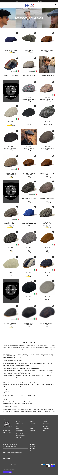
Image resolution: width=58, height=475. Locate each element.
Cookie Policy (18, 439)
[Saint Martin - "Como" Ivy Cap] (11, 112)
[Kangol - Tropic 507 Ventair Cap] (29, 213)
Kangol (11, 48)
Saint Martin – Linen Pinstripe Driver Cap (47, 149)
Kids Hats (31, 425)
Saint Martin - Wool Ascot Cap (11, 148)
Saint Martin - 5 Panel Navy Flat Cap (47, 324)
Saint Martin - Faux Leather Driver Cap (47, 51)
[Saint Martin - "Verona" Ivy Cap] (47, 88)
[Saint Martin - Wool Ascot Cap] (11, 137)
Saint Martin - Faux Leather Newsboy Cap (29, 174)
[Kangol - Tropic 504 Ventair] (11, 39)
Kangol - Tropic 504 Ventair (11, 50)
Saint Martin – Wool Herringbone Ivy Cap (47, 224)
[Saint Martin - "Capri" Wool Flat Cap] (11, 312)
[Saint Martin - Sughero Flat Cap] (29, 263)
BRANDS (45, 419)
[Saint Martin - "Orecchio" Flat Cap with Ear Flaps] (11, 213)
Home (4, 10)
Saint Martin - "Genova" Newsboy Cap (47, 274)
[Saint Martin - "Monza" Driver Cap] (29, 88)
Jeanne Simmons (46, 428)
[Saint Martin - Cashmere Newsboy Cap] (29, 312)
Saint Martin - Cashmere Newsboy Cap (29, 324)
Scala (29, 121)
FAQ (17, 432)
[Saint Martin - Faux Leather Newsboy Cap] (29, 162)
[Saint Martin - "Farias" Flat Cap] (11, 238)
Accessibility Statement (20, 435)
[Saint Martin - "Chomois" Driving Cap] (47, 238)
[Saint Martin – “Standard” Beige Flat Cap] (47, 287)
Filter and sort (8, 29)
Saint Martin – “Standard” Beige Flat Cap (47, 298)
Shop (6, 10)
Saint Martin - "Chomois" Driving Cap (47, 249)
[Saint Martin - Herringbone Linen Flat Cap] (47, 188)
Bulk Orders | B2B (19, 428)
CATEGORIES (32, 419)
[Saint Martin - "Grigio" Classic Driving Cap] (29, 188)
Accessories (32, 428)
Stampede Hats (46, 425)
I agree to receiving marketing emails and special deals (13, 452)
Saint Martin (47, 48)
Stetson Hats (45, 426)
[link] (10, 96)
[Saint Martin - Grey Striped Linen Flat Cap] (29, 238)
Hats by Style (32, 426)
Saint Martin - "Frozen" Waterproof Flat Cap (11, 174)
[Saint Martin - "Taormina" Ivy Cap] (11, 64)
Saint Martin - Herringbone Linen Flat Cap (47, 199)
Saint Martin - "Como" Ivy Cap (11, 123)
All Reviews (18, 440)
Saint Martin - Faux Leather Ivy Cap (47, 174)
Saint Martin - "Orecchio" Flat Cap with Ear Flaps (10, 224)
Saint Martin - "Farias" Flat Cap (11, 249)
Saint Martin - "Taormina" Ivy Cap (11, 75)
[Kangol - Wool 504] (29, 39)
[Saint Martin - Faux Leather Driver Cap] (47, 39)
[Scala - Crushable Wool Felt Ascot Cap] (29, 112)
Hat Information (19, 425)
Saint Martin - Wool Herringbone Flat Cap (47, 123)
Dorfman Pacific (46, 423)
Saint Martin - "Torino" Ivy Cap (47, 75)
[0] (54, 5)
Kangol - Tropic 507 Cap (11, 274)
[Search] (53, 5)
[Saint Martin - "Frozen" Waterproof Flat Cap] (11, 162)
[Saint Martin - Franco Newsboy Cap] (29, 287)
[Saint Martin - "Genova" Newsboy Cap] (47, 263)
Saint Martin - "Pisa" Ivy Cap (29, 75)
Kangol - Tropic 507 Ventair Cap (29, 223)
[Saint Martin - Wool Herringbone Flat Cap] (47, 112)
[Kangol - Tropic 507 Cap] (11, 263)
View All (44, 432)
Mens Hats (32, 421)
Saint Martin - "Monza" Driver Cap (29, 99)
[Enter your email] (27, 450)
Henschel (21, 384)
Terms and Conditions (20, 433)
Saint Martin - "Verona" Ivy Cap (47, 99)
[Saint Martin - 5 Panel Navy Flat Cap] (47, 312)
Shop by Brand (32, 430)
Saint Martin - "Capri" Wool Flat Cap (11, 324)
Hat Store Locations (19, 430)
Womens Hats (32, 423)
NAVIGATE (18, 419)
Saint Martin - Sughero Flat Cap (29, 274)
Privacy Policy (18, 437)
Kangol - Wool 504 (29, 50)
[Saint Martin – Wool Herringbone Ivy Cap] (47, 213)
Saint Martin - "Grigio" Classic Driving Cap (29, 199)
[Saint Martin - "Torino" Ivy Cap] (47, 64)
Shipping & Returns (19, 423)
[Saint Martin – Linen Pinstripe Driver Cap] (47, 137)
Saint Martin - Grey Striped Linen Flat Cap (29, 249)
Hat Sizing (18, 426)
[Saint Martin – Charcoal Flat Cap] (29, 137)
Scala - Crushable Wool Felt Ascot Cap (29, 123)
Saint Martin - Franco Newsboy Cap (29, 298)
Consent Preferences (6, 458)
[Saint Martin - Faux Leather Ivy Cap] (47, 162)
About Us (18, 421)
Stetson (29, 384)
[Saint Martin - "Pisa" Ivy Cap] (29, 64)
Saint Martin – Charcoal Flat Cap (29, 148)
